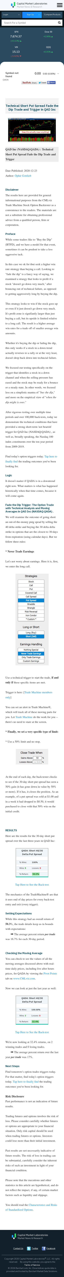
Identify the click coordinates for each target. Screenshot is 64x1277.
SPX (16, 32)
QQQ (48, 47)
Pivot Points (50, 973)
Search (59, 23)
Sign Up (30, 14)
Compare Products (52, 14)
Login (5, 14)
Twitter (35, 1248)
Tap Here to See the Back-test (32, 884)
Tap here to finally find (26, 1081)
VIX (16, 47)
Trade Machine (24, 717)
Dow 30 (48, 32)
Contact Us (18, 1248)
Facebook (50, 1248)
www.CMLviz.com (24, 978)
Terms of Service (32, 1265)
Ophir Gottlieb (23, 175)
